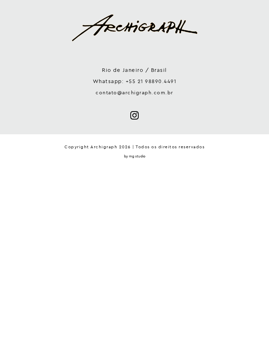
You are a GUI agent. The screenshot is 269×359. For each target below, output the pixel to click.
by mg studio (134, 156)
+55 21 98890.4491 (151, 81)
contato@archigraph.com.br (134, 92)
